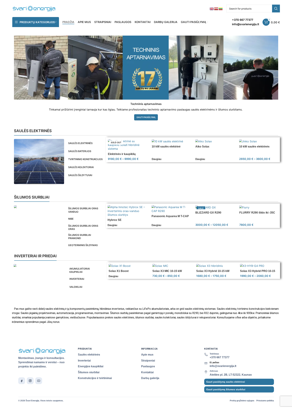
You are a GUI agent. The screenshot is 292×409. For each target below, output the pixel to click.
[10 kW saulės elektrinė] (171, 141)
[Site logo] (34, 8)
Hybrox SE (115, 219)
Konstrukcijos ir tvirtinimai (95, 378)
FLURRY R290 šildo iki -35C (257, 212)
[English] (212, 8)
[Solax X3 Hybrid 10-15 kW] (215, 266)
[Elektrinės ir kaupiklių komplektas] (127, 145)
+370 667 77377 (219, 357)
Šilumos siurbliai (88, 372)
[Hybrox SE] (127, 211)
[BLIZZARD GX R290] (214, 207)
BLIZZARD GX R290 (208, 212)
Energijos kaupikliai (90, 366)
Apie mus (147, 354)
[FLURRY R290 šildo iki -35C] (258, 207)
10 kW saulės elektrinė (166, 146)
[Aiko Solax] (214, 141)
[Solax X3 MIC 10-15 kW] (171, 266)
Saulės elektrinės (89, 354)
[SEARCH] (276, 8)
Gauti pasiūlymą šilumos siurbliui (225, 389)
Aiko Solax (202, 146)
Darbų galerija (150, 378)
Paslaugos (148, 366)
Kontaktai (147, 372)
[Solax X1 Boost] (128, 266)
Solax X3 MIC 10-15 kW (167, 271)
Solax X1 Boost (119, 271)
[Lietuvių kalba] (221, 8)
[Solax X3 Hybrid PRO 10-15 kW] (259, 266)
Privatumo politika (265, 400)
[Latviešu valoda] (216, 8)
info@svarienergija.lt (223, 366)
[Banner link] (39, 161)
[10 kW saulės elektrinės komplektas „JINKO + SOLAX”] (258, 141)
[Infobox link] (245, 22)
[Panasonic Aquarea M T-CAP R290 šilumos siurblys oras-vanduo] (171, 209)
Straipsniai (148, 360)
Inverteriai (84, 360)
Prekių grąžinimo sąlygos (242, 400)
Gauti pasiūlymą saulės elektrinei (225, 381)
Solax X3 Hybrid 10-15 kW (212, 271)
